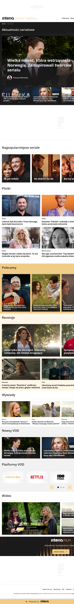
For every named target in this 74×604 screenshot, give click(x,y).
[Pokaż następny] (69, 487)
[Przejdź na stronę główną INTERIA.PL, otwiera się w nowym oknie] (8, 18)
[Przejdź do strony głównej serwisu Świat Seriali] (26, 18)
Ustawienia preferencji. (64, 593)
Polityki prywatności (52, 593)
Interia (4, 23)
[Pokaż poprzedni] (51, 487)
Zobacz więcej (59, 552)
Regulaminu (40, 593)
